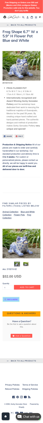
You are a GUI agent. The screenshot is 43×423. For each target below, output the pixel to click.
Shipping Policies (30, 388)
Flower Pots (19, 214)
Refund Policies (12, 388)
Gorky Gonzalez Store (19, 404)
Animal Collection (10, 211)
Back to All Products (23, 25)
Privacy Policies (12, 384)
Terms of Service (30, 384)
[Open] (5, 416)
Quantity (6, 283)
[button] (40, 17)
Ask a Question (23, 336)
